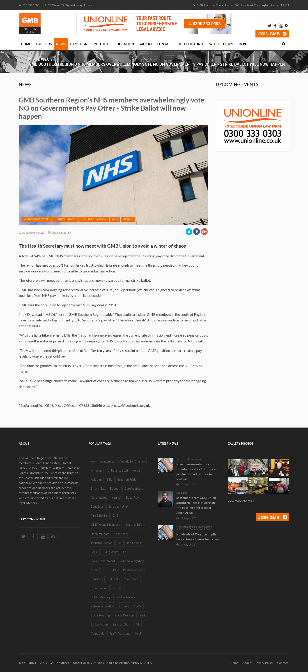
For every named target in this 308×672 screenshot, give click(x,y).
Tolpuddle (97, 633)
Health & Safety (135, 524)
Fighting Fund (190, 44)
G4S (115, 515)
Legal (94, 552)
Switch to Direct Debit (227, 44)
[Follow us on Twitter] (23, 536)
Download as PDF (61, 232)
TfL (137, 624)
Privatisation (99, 588)
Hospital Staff (65, 219)
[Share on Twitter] (189, 231)
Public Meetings (101, 597)
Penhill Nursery (133, 570)
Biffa (110, 479)
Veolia (139, 633)
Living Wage (110, 552)
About (246, 663)
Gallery (145, 44)
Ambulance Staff (36, 219)
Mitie (94, 570)
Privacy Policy (264, 663)
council (116, 497)
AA (93, 461)
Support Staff (121, 624)
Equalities (97, 506)
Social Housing (100, 615)
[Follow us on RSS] (52, 536)
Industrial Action (93, 219)
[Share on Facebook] (196, 231)
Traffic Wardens (119, 633)
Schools (124, 606)
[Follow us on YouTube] (43, 536)
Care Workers (133, 488)
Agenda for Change (132, 461)
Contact (165, 44)
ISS (119, 543)
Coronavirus (99, 497)
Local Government (103, 561)
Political (102, 44)
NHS (115, 219)
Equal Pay (132, 497)
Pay (115, 570)
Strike (128, 219)
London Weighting (132, 561)
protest (117, 588)
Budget (115, 488)
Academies (107, 461)
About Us (43, 44)
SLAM (138, 606)
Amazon (96, 470)
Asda (136, 470)
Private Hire (130, 579)
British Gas (98, 488)
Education (124, 44)
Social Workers (125, 615)
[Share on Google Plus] (204, 231)
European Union (118, 506)
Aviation (96, 479)
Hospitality (121, 534)
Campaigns (79, 44)
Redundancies (126, 597)
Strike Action (99, 624)
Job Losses (133, 543)
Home (26, 44)
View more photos (240, 501)
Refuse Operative (102, 606)
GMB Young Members (105, 524)
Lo (124, 552)
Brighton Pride (126, 479)
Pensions (97, 579)
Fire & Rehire (99, 515)
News (61, 44)
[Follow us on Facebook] (33, 536)
